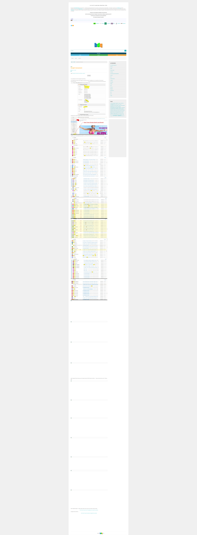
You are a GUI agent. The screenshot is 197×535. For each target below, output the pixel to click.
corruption (112, 105)
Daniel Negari (116, 105)
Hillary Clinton (121, 107)
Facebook (120, 105)
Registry (111, 88)
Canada (111, 104)
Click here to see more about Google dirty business (89, 513)
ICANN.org (118, 7)
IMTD (114, 108)
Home (72, 58)
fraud (114, 106)
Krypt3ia (111, 82)
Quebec (111, 113)
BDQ (103, 533)
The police (72, 9)
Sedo (123, 113)
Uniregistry (120, 114)
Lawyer (123, 110)
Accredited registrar (113, 65)
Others (117, 55)
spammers (81, 73)
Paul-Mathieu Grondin (118, 112)
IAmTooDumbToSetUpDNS (114, 73)
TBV (111, 92)
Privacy (111, 87)
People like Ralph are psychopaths (81, 21)
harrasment (77, 73)
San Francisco (119, 113)
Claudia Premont (117, 104)
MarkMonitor (112, 111)
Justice (98, 55)
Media (111, 83)
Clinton (111, 66)
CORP (74, 62)
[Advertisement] (98, 34)
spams (84, 73)
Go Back (89, 75)
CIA (114, 104)
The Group (98, 53)
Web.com (123, 115)
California (122, 103)
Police (122, 112)
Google (74, 73)
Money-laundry (119, 111)
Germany (119, 106)
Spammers (112, 90)
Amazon (119, 103)
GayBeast (116, 106)
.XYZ (111, 103)
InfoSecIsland (112, 78)
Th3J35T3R (115, 114)
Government (112, 70)
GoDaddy (112, 107)
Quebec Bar (115, 113)
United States (117, 115)
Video (111, 95)
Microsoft (115, 111)
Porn (111, 85)
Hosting (111, 71)
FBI (121, 105)
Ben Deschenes (76, 7)
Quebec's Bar (81, 8)
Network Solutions (112, 112)
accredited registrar (115, 103)
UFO (111, 93)
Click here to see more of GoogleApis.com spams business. (89, 510)
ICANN (80, 55)
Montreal (123, 111)
